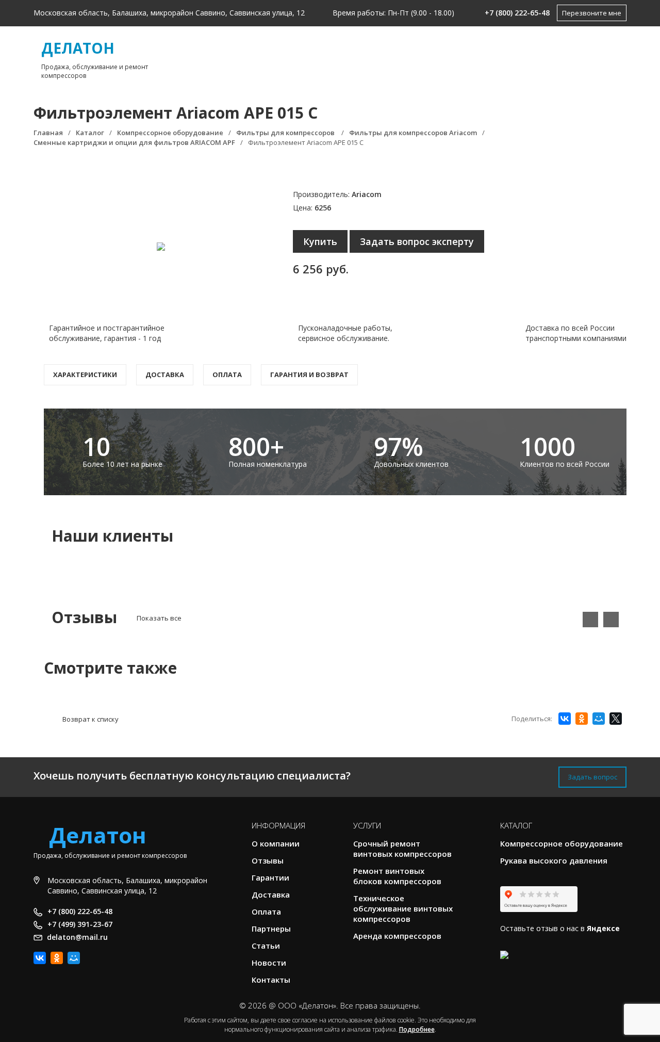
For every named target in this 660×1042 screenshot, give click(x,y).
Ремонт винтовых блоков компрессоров (397, 876)
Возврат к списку (90, 719)
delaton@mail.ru (77, 937)
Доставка (164, 374)
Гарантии (270, 877)
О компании (276, 843)
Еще (571, 57)
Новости (269, 962)
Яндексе (603, 928)
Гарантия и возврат (309, 374)
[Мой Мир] (598, 718)
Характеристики (85, 374)
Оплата (227, 374)
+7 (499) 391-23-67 (79, 924)
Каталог (429, 57)
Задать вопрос (592, 777)
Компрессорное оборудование (561, 843)
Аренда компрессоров (397, 936)
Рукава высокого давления (553, 860)
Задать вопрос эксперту (417, 241)
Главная (207, 57)
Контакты (511, 57)
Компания (276, 57)
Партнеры (271, 928)
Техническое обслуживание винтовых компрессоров (403, 908)
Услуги (355, 57)
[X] (615, 718)
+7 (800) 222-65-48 (517, 13)
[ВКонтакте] (564, 718)
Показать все (159, 618)
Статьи (266, 945)
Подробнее (417, 1029)
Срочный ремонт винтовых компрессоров (402, 848)
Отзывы (268, 860)
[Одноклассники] (581, 718)
